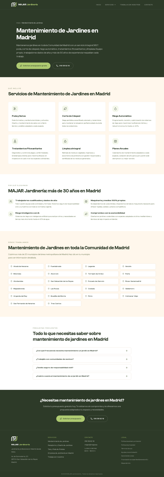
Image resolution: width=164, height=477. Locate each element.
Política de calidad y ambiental (131, 441)
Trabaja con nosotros (130, 5)
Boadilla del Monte (58, 296)
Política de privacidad (128, 445)
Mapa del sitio (125, 463)
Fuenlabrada (56, 266)
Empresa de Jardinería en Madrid (61, 453)
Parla (127, 274)
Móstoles (17, 274)
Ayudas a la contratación (129, 452)
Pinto (90, 296)
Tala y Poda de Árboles (56, 449)
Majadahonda (19, 289)
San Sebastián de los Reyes (62, 281)
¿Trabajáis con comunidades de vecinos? (55, 359)
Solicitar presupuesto (72, 419)
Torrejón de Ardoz (96, 274)
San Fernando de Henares (24, 304)
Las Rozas (55, 289)
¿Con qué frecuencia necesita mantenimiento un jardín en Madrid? (67, 351)
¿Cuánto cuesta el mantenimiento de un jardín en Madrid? (62, 376)
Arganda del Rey (20, 296)
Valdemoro (129, 289)
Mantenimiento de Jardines (58, 441)
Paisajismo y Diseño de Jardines (60, 445)
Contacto (148, 5)
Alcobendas (18, 281)
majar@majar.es (91, 445)
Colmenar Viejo (131, 296)
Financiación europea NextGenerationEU (134, 459)
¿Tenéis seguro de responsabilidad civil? (54, 368)
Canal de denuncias (127, 456)
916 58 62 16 (64, 66)
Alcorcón (54, 274)
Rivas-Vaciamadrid (133, 281)
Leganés (91, 266)
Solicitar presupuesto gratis (35, 66)
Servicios (109, 5)
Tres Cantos (56, 304)
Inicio (98, 5)
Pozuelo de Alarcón (96, 281)
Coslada (91, 289)
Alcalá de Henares (20, 266)
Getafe (128, 266)
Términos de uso (126, 448)
